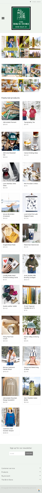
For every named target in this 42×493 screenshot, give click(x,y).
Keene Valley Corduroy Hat (31, 338)
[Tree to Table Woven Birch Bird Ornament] (10, 202)
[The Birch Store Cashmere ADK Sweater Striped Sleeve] (10, 417)
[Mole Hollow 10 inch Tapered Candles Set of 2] (31, 294)
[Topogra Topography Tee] (31, 110)
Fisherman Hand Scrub (31, 245)
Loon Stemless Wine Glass (9, 184)
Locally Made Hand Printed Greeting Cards (10, 276)
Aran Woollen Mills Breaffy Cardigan (30, 276)
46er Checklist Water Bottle (30, 399)
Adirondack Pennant (9, 122)
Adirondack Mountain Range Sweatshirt (10, 399)
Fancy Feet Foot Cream (8, 338)
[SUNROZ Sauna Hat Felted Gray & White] (31, 355)
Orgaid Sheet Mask (9, 245)
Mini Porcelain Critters (31, 183)
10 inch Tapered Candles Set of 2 (29, 307)
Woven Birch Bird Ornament (8, 215)
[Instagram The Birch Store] (22, 459)
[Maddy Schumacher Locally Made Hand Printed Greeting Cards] (10, 263)
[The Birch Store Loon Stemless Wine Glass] (10, 171)
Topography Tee (29, 122)
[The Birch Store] (24, 18)
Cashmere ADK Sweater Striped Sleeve (8, 430)
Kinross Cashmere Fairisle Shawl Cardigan (9, 368)
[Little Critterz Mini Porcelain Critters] (31, 171)
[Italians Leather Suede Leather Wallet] (10, 294)
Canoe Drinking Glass (31, 153)
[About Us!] (21, 47)
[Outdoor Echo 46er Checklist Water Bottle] (31, 386)
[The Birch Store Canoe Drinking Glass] (31, 141)
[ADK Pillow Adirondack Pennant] (10, 110)
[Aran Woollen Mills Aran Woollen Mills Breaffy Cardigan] (31, 263)
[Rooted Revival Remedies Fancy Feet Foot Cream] (10, 325)
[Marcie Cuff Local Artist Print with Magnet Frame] (31, 202)
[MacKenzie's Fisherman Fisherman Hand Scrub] (31, 233)
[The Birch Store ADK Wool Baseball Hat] (10, 141)
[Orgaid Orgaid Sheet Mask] (10, 233)
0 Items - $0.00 (36, 1)
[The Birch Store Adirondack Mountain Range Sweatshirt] (10, 386)
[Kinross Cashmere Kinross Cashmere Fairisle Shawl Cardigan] (10, 355)
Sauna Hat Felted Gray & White (31, 368)
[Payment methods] (39, 490)
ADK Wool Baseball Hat (9, 154)
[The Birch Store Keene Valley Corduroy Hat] (31, 325)
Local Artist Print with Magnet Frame (31, 215)
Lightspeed (32, 488)
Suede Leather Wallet (10, 306)
